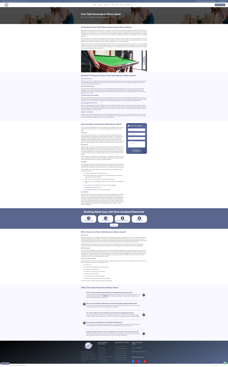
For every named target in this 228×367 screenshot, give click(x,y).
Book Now (114, 225)
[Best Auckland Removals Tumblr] (142, 361)
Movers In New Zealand (121, 346)
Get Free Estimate (220, 4)
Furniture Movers (102, 350)
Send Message (136, 150)
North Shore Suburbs (120, 350)
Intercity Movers (102, 359)
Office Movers (102, 352)
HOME (94, 4)
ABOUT (100, 4)
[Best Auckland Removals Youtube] (145, 361)
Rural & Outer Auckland (121, 359)
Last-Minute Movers (103, 361)
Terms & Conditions (215, 365)
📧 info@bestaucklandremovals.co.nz (206, 1)
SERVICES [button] (106, 4)
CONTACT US (128, 4)
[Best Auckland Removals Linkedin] (139, 361)
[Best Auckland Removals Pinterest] (136, 361)
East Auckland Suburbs (121, 355)
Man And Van (102, 354)
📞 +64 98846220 (221, 1)
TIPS (117, 4)
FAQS (113, 4)
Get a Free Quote (5, 363)
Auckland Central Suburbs (121, 348)
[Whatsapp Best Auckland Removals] (225, 363)
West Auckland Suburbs (121, 353)
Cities (86, 17)
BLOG (121, 4)
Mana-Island (91, 17)
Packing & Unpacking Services (105, 356)
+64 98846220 (104, 296)
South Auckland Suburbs (121, 357)
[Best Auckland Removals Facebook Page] (133, 361)
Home (82, 17)
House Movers (102, 347)
